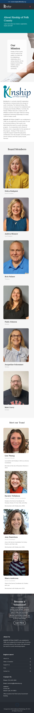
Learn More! (19, 623)
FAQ (4, 668)
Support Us (6, 665)
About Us (6, 658)
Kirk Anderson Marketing (18, 709)
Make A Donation (8, 662)
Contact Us (6, 671)
